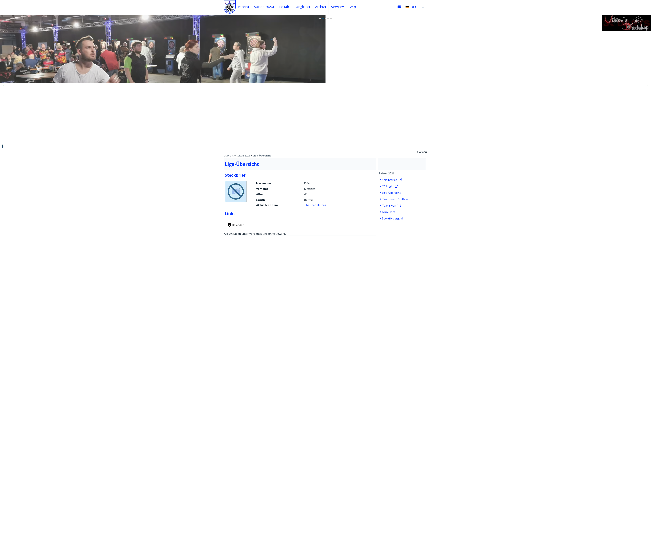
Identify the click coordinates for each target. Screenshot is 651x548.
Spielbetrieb (389, 180)
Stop (2, 146)
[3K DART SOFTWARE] (626, 30)
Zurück (4, 85)
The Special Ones (315, 205)
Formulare (388, 212)
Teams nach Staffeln (395, 199)
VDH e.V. (229, 155)
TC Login (387, 186)
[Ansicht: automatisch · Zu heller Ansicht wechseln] (423, 6)
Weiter (646, 85)
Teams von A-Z (391, 205)
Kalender (238, 225)
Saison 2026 (243, 155)
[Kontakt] (399, 7)
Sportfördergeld (392, 218)
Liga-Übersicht (262, 155)
